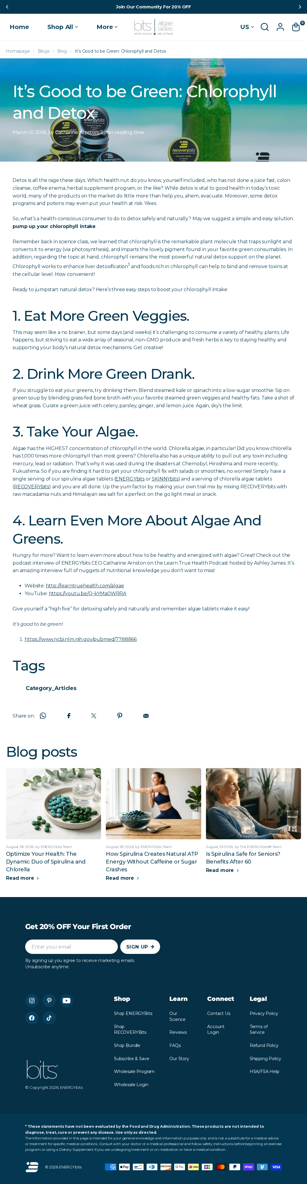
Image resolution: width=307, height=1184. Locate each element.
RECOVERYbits (31, 487)
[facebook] (31, 1018)
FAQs (174, 1045)
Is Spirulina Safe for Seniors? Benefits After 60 (243, 858)
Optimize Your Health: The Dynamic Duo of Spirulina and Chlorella (45, 862)
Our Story (179, 1058)
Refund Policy (264, 1045)
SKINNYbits (165, 479)
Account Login (216, 1029)
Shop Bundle (127, 1045)
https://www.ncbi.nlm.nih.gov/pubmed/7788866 (81, 639)
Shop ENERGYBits (133, 1013)
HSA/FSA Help (264, 1071)
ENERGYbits (129, 479)
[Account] (280, 27)
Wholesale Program (134, 1071)
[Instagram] (31, 1000)
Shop (122, 998)
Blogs (43, 51)
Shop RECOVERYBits (130, 1029)
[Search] (265, 27)
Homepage (18, 51)
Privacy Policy (264, 1013)
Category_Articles (51, 688)
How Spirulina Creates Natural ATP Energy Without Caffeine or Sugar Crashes (152, 862)
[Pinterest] (49, 1000)
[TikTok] (49, 1018)
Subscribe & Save (131, 1058)
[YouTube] (66, 1000)
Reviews (178, 1032)
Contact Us (218, 1013)
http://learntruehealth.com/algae (85, 586)
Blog (62, 51)
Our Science (177, 1016)
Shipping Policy (265, 1058)
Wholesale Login (131, 1084)
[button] (6, 7)
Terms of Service (259, 1029)
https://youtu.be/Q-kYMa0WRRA (88, 593)
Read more (20, 878)
